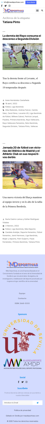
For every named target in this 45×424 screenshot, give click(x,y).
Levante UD (23, 113)
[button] (30, 2)
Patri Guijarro (22, 239)
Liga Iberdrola (18, 107)
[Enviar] (37, 402)
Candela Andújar (12, 232)
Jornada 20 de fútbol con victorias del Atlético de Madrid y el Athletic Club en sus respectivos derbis (22, 152)
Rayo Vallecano (32, 120)
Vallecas (34, 126)
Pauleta (6, 120)
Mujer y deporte (9, 239)
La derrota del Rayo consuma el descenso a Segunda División (22, 37)
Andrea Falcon (24, 110)
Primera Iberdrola (17, 120)
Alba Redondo (11, 110)
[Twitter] (5, 6)
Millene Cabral (18, 116)
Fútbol (8, 107)
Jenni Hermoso (18, 235)
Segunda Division (10, 126)
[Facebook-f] (2, 6)
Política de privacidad (22, 410)
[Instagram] (9, 6)
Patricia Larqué (31, 116)
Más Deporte (30, 229)
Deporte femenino (28, 232)
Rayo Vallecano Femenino (13, 123)
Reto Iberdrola (31, 123)
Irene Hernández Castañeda (17, 100)
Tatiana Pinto (24, 126)
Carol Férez (13, 113)
